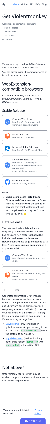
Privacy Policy (38, 411)
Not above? (7, 39)
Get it (16, 4)
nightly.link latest (14, 338)
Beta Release (10, 31)
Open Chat (35, 421)
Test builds (9, 35)
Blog (44, 4)
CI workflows (12, 323)
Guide (24, 4)
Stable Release (11, 27)
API (31, 4)
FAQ (37, 4)
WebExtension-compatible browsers (19, 23)
